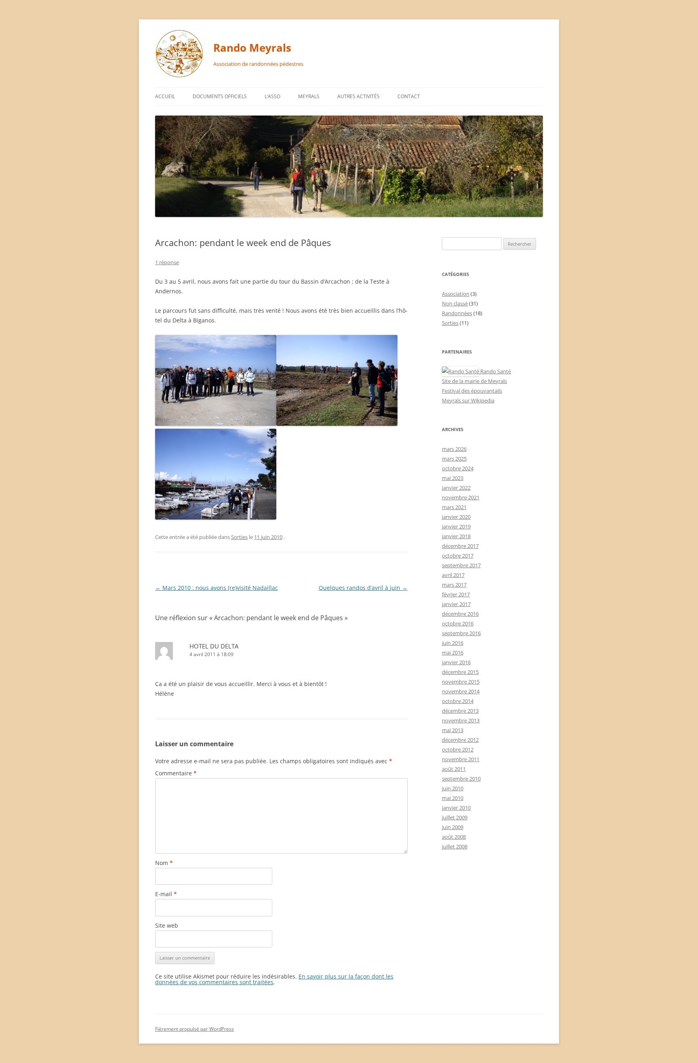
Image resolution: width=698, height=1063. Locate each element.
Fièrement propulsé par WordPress (194, 1028)
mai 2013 (452, 730)
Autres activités (358, 96)
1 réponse (167, 262)
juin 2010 (452, 788)
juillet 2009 (454, 817)
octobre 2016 (457, 623)
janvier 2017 (456, 604)
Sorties (239, 537)
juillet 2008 (454, 846)
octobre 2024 (457, 468)
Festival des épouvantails (472, 390)
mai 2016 (452, 652)
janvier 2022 (456, 487)
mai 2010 (452, 798)
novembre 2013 (460, 720)
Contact (408, 96)
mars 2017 (454, 584)
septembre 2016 (461, 633)
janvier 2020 (456, 516)
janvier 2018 (456, 536)
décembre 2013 (460, 710)
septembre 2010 (461, 778)
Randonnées (457, 313)
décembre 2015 (460, 672)
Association (455, 293)
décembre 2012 (460, 739)
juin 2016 (452, 642)
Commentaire (176, 773)
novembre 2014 (460, 691)
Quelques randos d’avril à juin (363, 587)
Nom (164, 863)
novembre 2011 (460, 759)
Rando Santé (495, 371)
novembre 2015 (460, 681)
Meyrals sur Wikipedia (468, 400)
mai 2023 (452, 478)
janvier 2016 (456, 662)
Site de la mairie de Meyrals (474, 381)
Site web (166, 925)
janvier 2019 (456, 526)
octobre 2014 (457, 701)
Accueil (165, 96)
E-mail (166, 894)
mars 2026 (454, 449)
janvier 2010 (456, 807)
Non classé (455, 303)
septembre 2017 (461, 565)
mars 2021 (454, 507)
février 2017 (456, 594)
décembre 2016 (460, 613)
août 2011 (454, 769)
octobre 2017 (457, 555)
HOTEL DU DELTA (213, 646)
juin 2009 (452, 827)
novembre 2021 (460, 497)
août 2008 (454, 836)
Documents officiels (220, 96)
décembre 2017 (460, 545)
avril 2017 (453, 575)
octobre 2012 (457, 749)
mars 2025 (454, 458)
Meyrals (309, 96)
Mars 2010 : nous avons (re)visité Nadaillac (216, 587)
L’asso (272, 96)
